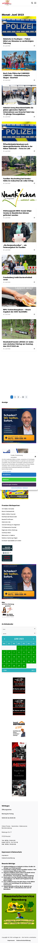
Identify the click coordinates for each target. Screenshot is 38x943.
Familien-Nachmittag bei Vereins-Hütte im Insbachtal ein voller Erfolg (18, 179)
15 (19, 657)
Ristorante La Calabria (8, 535)
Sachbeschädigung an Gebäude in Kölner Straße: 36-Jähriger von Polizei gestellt (20, 867)
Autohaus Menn (6, 532)
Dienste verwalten (7, 471)
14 (14, 657)
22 (19, 661)
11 (33, 652)
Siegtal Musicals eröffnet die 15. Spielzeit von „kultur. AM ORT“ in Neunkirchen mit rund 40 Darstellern (18, 887)
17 (28, 657)
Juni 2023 (19, 638)
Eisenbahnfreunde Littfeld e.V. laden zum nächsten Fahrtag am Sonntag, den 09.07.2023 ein (18, 344)
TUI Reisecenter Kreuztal (9, 527)
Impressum (25, 487)
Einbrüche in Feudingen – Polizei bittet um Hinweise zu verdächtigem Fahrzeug (18, 41)
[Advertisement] (19, 371)
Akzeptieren (7, 474)
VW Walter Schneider (8, 508)
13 (9, 657)
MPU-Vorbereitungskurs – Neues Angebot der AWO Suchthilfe (17, 311)
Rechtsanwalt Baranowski (9, 516)
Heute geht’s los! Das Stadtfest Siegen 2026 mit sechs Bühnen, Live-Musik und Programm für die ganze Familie (18, 878)
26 (23, 397)
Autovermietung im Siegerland (11, 524)
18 (33, 657)
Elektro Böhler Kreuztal (8, 514)
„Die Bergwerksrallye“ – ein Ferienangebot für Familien (15, 246)
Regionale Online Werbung (9, 530)
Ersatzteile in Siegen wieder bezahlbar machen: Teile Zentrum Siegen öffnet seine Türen (20, 870)
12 (4, 657)
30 (24, 666)
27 (9, 666)
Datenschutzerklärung (16, 487)
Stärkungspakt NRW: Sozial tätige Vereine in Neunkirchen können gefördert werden (17, 213)
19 (4, 661)
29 (19, 666)
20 (9, 661)
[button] (35, 456)
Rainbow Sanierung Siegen (9, 538)
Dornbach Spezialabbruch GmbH (11, 540)
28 (14, 666)
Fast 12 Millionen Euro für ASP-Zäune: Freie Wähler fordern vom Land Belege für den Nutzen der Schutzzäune (19, 883)
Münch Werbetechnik (8, 511)
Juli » (33, 670)
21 (14, 661)
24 (29, 661)
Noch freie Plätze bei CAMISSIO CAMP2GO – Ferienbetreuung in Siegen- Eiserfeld (16, 75)
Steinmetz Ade (6, 522)
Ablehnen (6, 479)
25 (33, 661)
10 (29, 652)
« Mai (5, 670)
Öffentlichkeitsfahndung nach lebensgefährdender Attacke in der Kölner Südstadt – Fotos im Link (17, 146)
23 (24, 661)
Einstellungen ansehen (10, 484)
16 (24, 657)
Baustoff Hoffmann (7, 519)
